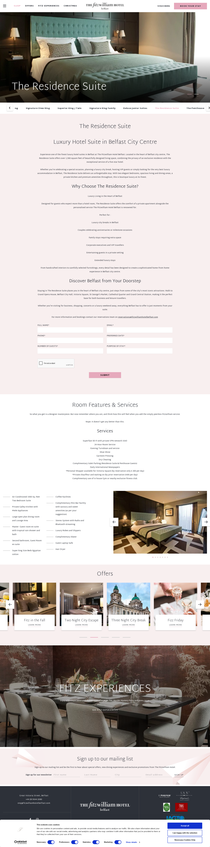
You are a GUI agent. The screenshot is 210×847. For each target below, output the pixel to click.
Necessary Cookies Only (185, 840)
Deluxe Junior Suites (135, 108)
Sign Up (179, 775)
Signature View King (38, 108)
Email (110, 325)
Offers (29, 6)
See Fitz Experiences (105, 710)
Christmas (70, 6)
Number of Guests (48, 346)
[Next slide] (200, 604)
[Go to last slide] (114, 522)
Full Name (43, 325)
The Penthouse (195, 108)
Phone (41, 336)
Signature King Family (102, 108)
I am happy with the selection (185, 833)
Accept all (185, 826)
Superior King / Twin (70, 108)
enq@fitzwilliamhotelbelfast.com (34, 803)
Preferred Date (115, 336)
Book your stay (190, 6)
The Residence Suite (167, 108)
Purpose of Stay (116, 346)
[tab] (152, 557)
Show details (131, 842)
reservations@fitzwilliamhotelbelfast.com (138, 317)
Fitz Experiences (48, 6)
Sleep (17, 6)
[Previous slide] (10, 108)
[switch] (74, 842)
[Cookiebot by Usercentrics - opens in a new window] (20, 842)
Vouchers (164, 6)
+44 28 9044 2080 (34, 799)
